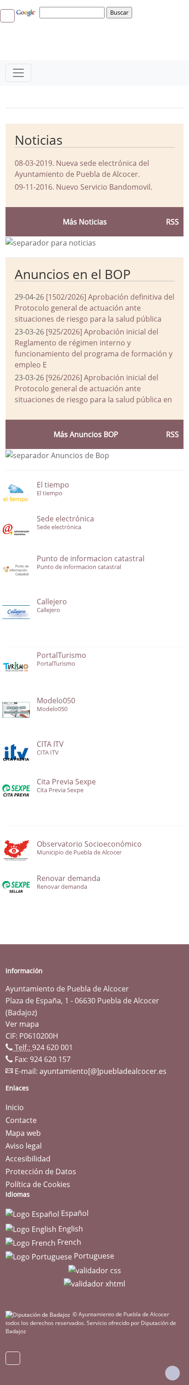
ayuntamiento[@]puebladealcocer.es (103, 1071)
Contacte (21, 1120)
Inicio (15, 1107)
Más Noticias (85, 222)
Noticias (38, 139)
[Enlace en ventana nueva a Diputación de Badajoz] (39, 1314)
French (68, 1242)
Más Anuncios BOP (86, 434)
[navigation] (73, 12)
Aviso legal (24, 1146)
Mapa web (23, 1133)
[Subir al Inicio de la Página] (172, 1373)
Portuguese (93, 1256)
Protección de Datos (41, 1171)
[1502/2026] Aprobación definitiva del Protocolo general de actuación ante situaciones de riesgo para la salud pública (94, 308)
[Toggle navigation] (18, 73)
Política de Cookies (38, 1184)
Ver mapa (22, 1024)
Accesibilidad (28, 1159)
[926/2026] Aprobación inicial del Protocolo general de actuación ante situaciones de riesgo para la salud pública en (93, 388)
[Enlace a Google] (27, 12)
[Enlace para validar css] (94, 1270)
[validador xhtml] (94, 1283)
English (69, 1229)
